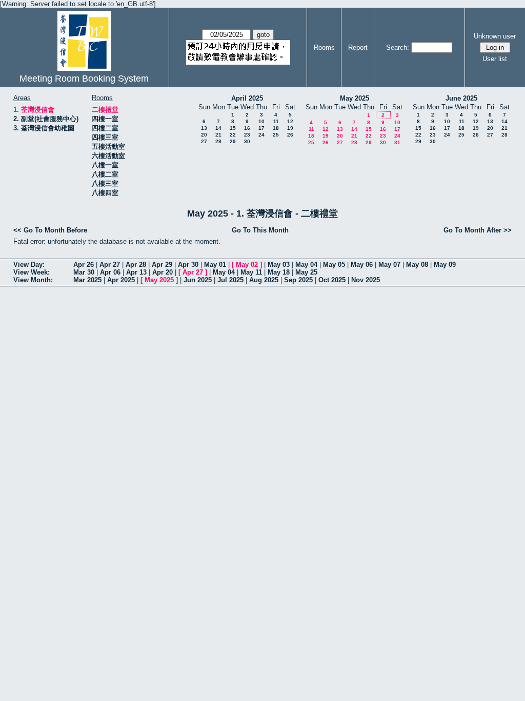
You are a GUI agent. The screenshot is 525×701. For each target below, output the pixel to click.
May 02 (247, 264)
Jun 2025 (198, 280)
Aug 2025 (263, 280)
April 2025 (247, 98)
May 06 (362, 264)
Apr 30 (188, 264)
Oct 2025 (332, 280)
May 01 (215, 264)
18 (276, 128)
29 (233, 141)
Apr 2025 (121, 280)
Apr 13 (136, 272)
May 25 (306, 272)
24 (261, 135)
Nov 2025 (365, 280)
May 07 (389, 264)
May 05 (334, 264)
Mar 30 (83, 272)
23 (247, 135)
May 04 (306, 264)
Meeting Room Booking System (84, 78)
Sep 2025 (298, 280)
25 (276, 135)
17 (261, 128)
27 (204, 141)
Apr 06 (110, 272)
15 (233, 128)
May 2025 (354, 98)
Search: (397, 47)
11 (276, 121)
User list (494, 59)
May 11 (251, 272)
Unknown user (495, 36)
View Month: (33, 280)
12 (290, 121)
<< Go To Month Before (50, 230)
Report (358, 47)
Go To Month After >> (477, 230)
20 (204, 135)
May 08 (417, 264)
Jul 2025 (230, 280)
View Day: (29, 264)
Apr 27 (109, 264)
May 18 (279, 272)
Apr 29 (162, 264)
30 (247, 141)
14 (218, 128)
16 (247, 128)
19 (290, 128)
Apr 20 (162, 272)
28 (218, 141)
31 (397, 142)
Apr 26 (83, 264)
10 (261, 121)
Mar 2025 (87, 280)
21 (218, 135)
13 (204, 128)
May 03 (279, 264)
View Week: (31, 272)
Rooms (324, 47)
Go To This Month (260, 230)
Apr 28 (136, 264)
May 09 (445, 264)
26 (290, 135)
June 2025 (461, 98)
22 (233, 135)
